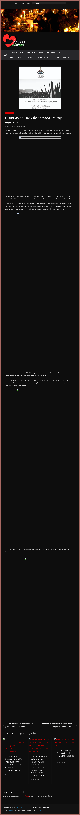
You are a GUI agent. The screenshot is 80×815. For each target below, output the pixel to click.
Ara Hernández (20, 126)
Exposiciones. (9, 113)
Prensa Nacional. (17, 53)
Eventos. (29, 58)
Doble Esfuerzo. (16, 58)
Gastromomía (43, 58)
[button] (34, 57)
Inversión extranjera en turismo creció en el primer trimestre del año (58, 725)
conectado (25, 796)
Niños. (57, 58)
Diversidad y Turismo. (35, 53)
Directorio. (67, 58)
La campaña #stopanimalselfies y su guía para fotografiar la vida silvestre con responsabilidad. (14, 763)
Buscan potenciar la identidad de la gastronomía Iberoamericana (19, 725)
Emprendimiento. (54, 53)
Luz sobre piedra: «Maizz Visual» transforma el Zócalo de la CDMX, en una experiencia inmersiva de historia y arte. (39, 766)
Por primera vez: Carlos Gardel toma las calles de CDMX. (65, 754)
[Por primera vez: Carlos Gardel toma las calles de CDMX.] (65, 739)
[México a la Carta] (40, 11)
